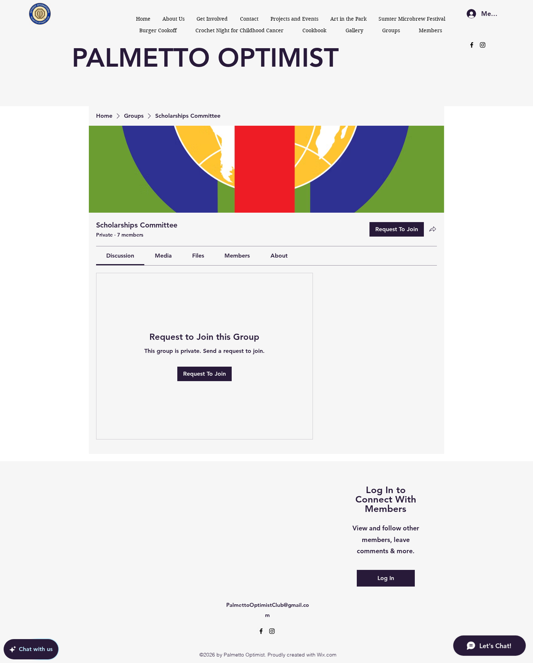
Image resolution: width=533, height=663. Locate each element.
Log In (385, 578)
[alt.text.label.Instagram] (482, 45)
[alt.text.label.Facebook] (471, 45)
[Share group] (432, 229)
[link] (120, 255)
